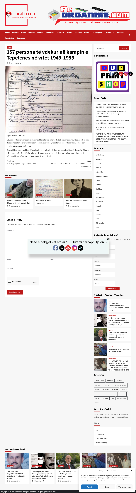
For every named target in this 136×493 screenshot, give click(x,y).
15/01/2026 (14, 206)
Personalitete (100, 197)
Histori (69, 32)
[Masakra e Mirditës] (49, 188)
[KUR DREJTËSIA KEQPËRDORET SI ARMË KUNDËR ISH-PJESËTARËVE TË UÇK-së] (100, 305)
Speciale (31, 32)
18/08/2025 (43, 204)
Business (99, 159)
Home (7, 32)
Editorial (15, 32)
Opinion (40, 32)
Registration (9, 38)
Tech (97, 219)
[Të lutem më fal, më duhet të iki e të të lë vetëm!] (100, 349)
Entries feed (100, 434)
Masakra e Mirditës (43, 200)
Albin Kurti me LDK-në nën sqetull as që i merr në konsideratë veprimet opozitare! (67, 475)
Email (52, 259)
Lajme (23, 32)
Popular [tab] (108, 295)
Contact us (21, 38)
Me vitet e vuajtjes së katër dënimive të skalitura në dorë (18, 201)
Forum (86, 32)
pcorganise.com (50, 492)
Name (9, 259)
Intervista (78, 32)
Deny (107, 487)
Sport (98, 210)
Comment (11, 230)
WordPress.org (101, 443)
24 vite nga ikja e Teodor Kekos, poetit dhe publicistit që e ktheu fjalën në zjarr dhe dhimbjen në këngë (42, 475)
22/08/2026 (14, 481)
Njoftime (99, 189)
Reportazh (60, 32)
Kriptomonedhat (102, 176)
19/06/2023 (14, 63)
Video (98, 227)
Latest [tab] (99, 295)
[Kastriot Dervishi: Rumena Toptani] (78, 188)
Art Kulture (50, 32)
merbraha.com (17, 492)
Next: (71, 164)
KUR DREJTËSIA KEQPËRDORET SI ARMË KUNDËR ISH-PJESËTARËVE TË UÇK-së (17, 475)
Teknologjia (96, 32)
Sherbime (120, 32)
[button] (132, 471)
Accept (89, 487)
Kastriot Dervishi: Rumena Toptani (76, 201)
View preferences (124, 487)
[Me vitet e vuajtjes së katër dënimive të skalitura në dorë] (19, 188)
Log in (98, 430)
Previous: (21, 162)
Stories (98, 214)
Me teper (109, 32)
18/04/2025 (73, 206)
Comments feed (101, 438)
